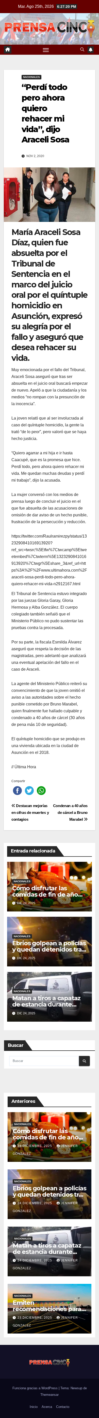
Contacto (62, 1407)
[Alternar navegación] (46, 49)
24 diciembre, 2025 (35, 1146)
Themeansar (49, 1395)
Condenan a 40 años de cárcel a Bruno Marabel (70, 812)
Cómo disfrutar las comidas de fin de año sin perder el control (45, 894)
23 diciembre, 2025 (35, 1317)
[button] (82, 49)
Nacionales (31, 77)
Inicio (34, 1407)
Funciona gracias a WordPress (35, 1388)
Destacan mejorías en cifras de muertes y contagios (30, 812)
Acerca (47, 1407)
